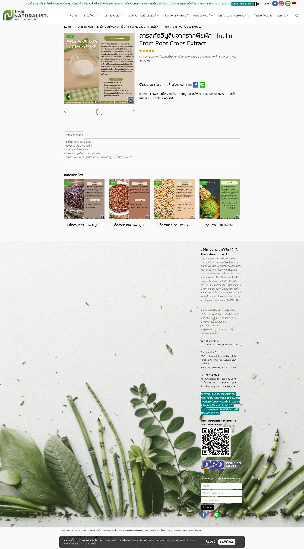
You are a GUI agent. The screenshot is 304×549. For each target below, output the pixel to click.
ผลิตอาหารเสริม (219, 266)
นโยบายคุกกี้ (90, 543)
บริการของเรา (112, 16)
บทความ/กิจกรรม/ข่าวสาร (233, 16)
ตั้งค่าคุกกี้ (210, 541)
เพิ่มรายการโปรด (151, 85)
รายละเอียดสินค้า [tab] (74, 135)
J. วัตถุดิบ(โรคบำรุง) (190, 94)
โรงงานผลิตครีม (208, 262)
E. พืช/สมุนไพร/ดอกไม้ (163, 94)
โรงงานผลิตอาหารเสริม (225, 258)
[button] (297, 16)
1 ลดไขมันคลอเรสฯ (163, 98)
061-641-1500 (229, 382)
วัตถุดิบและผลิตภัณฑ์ (176, 16)
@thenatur (213, 424)
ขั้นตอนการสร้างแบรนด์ (143, 16)
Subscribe (207, 507)
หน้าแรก (74, 16)
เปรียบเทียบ (177, 85)
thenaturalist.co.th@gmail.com (222, 420)
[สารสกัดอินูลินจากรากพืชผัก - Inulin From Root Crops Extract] (99, 68)
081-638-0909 (229, 379)
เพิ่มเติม (282, 16)
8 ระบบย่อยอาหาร (214, 94)
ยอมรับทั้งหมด (227, 541)
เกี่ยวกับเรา (90, 16)
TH (298, 4)
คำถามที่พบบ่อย (263, 16)
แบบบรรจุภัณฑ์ (202, 16)
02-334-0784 (212, 375)
